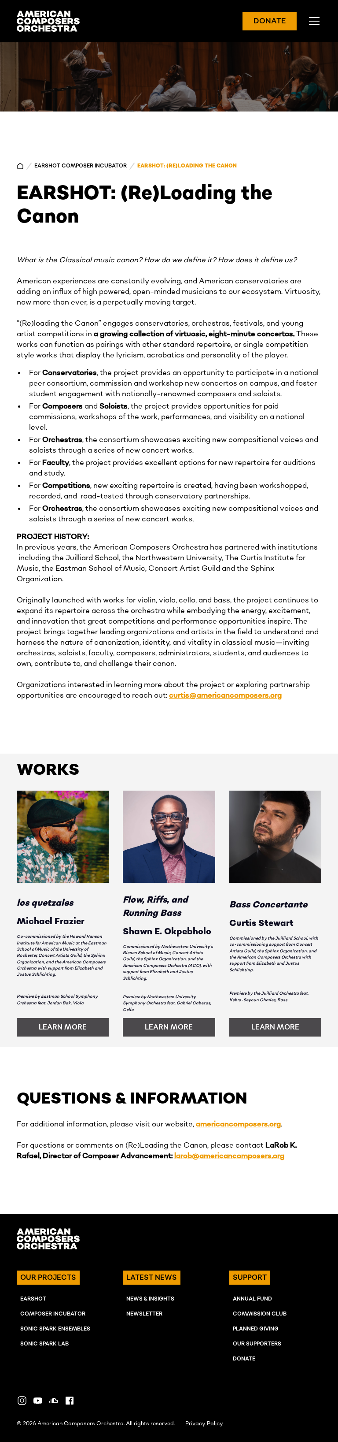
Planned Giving (256, 1329)
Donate (244, 1359)
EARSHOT (33, 1299)
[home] (48, 21)
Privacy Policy (204, 1423)
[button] (312, 21)
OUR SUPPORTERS (257, 1344)
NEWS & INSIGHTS (150, 1299)
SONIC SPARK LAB (44, 1344)
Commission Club (260, 1314)
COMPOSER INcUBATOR (52, 1314)
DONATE (270, 21)
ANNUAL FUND (252, 1299)
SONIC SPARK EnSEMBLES (55, 1329)
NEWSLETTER (144, 1314)
